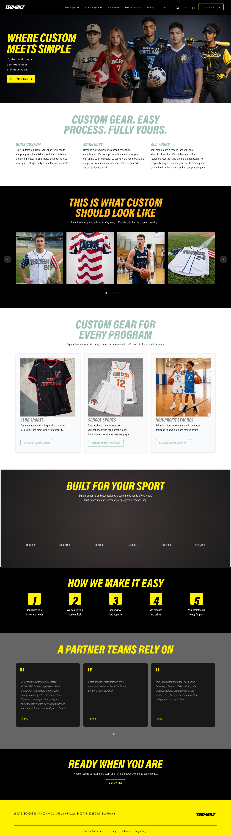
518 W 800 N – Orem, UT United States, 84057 (58, 813)
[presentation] (7, 259)
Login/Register (143, 831)
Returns (125, 831)
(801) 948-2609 (23, 813)
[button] (21, 79)
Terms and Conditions (92, 831)
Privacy (112, 831)
